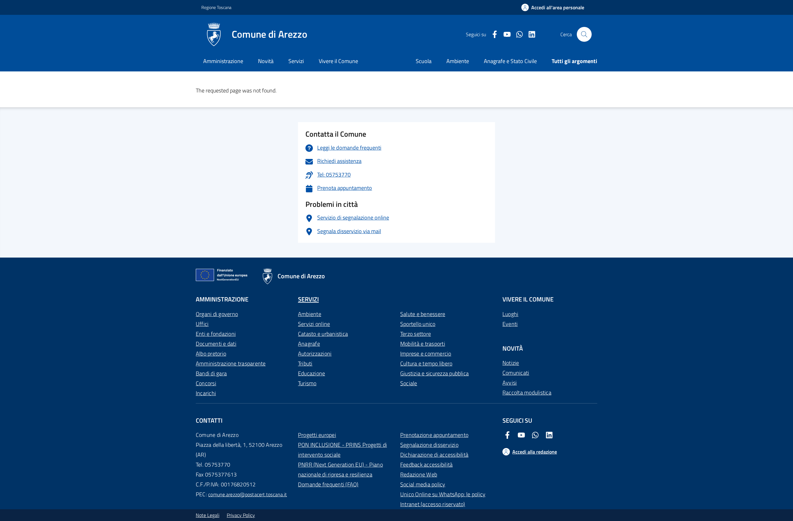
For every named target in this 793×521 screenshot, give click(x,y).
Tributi (305, 363)
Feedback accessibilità (426, 464)
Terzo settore (415, 334)
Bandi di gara (211, 373)
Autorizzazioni (314, 353)
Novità (266, 61)
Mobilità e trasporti (422, 344)
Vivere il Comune (338, 61)
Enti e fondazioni (216, 334)
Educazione (311, 373)
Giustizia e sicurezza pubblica (434, 373)
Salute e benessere (422, 314)
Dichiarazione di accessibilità (434, 455)
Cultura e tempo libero (426, 363)
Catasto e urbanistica (323, 334)
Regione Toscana (216, 7)
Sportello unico (418, 324)
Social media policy (422, 484)
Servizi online (314, 324)
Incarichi (206, 393)
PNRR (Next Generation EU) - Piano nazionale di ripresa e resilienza (340, 469)
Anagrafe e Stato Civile (510, 61)
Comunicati (515, 373)
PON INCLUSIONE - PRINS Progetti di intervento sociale (342, 450)
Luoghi (510, 314)
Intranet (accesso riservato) (432, 504)
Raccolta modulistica (526, 392)
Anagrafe (309, 344)
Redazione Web (418, 474)
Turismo (307, 383)
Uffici (202, 324)
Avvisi (509, 382)
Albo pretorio (211, 353)
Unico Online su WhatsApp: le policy (442, 494)
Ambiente (309, 314)
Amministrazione (223, 61)
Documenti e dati (216, 344)
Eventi (510, 324)
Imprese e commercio (425, 353)
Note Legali (207, 515)
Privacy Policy (241, 515)
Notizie (510, 363)
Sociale (408, 383)
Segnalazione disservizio (429, 445)
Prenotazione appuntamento (434, 435)
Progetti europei (317, 435)
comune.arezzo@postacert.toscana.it (247, 494)
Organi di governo (217, 314)
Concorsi (206, 383)
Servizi (296, 61)
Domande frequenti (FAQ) (328, 484)
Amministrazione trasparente (230, 363)
